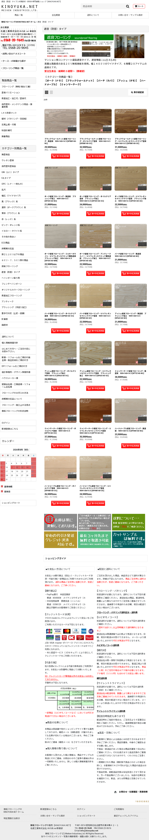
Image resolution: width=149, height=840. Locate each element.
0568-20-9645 (85, 828)
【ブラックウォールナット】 (80, 80)
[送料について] (128, 522)
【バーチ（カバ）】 (105, 80)
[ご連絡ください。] (94, 522)
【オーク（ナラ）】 (54, 80)
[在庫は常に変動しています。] (60, 522)
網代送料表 (102, 678)
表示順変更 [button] (139, 92)
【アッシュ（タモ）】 (127, 80)
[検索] (127, 6)
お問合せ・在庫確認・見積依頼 (133, 792)
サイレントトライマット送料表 (111, 711)
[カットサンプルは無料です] (128, 539)
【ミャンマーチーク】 (70, 84)
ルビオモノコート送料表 (108, 645)
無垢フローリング (38, 825)
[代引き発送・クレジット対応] (60, 539)
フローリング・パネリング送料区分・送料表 (117, 612)
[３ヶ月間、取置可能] (94, 539)
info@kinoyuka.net (89, 830)
